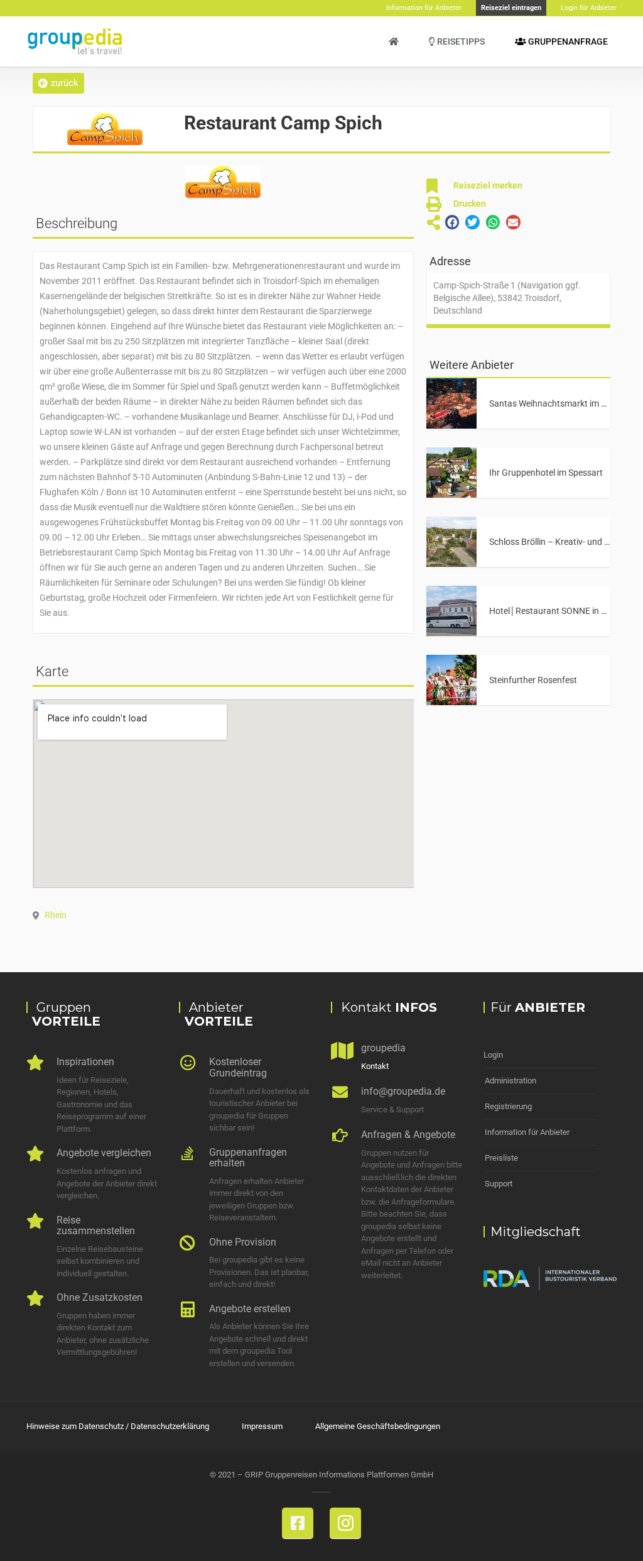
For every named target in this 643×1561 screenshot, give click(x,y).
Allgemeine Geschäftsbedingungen (377, 1426)
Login (493, 1055)
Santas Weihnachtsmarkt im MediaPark (566, 403)
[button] (58, 83)
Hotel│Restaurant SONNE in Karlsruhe (564, 611)
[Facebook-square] (297, 1523)
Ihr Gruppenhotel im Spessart (546, 473)
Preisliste (501, 1158)
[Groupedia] (394, 41)
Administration (510, 1080)
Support (498, 1183)
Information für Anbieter (527, 1132)
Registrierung (508, 1106)
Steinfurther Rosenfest (533, 680)
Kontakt (375, 1066)
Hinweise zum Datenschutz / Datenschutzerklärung (117, 1426)
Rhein (56, 915)
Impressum (262, 1426)
